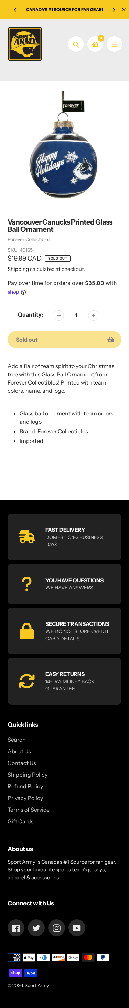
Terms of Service (29, 809)
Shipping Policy (27, 774)
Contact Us (22, 762)
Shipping (18, 269)
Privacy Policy (25, 797)
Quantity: (30, 314)
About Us (19, 751)
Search (17, 739)
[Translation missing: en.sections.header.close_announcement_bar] (123, 9)
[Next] (113, 9)
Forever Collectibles (29, 239)
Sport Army (37, 985)
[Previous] (15, 9)
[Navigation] (114, 44)
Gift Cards (21, 821)
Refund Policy (25, 786)
